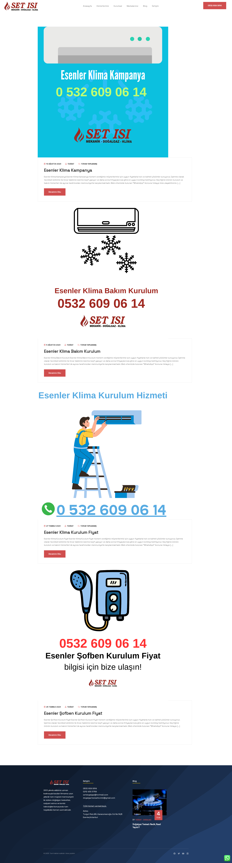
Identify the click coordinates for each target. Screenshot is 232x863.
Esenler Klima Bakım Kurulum (72, 351)
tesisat (70, 164)
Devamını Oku (55, 192)
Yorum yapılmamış (89, 164)
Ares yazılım (70, 853)
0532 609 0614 (215, 5)
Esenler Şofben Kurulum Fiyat (73, 713)
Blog (145, 6)
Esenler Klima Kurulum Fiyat (71, 532)
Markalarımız (132, 6)
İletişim (155, 6)
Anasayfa (87, 6)
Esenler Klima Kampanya (68, 170)
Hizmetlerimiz (103, 6)
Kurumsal (118, 6)
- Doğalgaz (146, 820)
